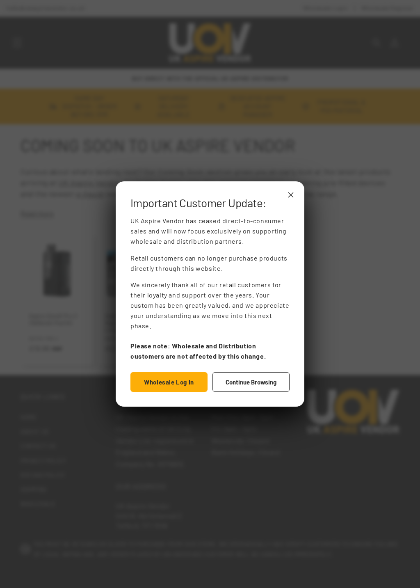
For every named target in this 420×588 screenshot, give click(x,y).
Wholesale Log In (169, 382)
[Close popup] (291, 195)
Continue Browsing (251, 382)
